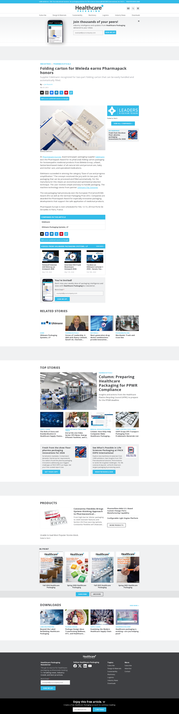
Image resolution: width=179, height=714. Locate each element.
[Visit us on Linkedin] (85, 666)
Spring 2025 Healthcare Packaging (128, 586)
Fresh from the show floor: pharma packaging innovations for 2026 (117, 136)
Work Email (59, 289)
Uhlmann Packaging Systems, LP (55, 227)
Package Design (71, 627)
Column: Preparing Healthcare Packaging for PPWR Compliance (118, 383)
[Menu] (138, 8)
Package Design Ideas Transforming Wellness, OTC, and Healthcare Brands (75, 631)
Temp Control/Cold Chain (126, 429)
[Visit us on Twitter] (80, 666)
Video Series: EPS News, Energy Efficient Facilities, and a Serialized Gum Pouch (76, 435)
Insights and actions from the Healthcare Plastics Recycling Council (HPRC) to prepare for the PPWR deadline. (118, 397)
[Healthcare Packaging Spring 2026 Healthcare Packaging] (77, 567)
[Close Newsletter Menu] (139, 21)
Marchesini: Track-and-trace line (125, 336)
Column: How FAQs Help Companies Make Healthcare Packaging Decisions (100, 434)
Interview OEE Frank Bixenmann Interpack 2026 (72, 267)
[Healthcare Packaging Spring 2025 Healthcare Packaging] (128, 567)
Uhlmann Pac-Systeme (87, 187)
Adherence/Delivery (123, 627)
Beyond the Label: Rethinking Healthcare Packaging (49, 631)
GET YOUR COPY (51, 472)
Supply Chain (45, 429)
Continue (99, 710)
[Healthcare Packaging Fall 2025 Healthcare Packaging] (102, 567)
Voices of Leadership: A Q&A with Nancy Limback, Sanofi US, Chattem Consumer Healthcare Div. (76, 337)
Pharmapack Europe (52, 157)
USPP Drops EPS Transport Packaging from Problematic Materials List (127, 434)
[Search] (133, 8)
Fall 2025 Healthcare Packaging (102, 586)
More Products (116, 525)
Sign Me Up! (110, 32)
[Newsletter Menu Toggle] (128, 8)
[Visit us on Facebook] (75, 666)
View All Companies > (123, 124)
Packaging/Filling (122, 333)
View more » (100, 246)
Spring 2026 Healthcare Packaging (76, 586)
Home (42, 333)
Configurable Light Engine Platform (122, 518)
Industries (45, 64)
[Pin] (66, 92)
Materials (94, 333)
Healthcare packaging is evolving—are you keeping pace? (127, 631)
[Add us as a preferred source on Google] (71, 92)
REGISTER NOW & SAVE (104, 472)
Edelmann (100, 157)
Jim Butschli (48, 84)
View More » (134, 605)
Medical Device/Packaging (100, 429)
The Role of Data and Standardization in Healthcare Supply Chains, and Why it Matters (51, 434)
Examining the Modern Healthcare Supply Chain (100, 630)
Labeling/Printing (47, 627)
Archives (97, 594)
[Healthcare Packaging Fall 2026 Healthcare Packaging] (51, 567)
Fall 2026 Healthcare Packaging (51, 586)
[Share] (52, 92)
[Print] (42, 92)
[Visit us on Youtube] (90, 666)
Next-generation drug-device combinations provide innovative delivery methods (100, 337)
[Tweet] (61, 92)
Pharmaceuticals (62, 64)
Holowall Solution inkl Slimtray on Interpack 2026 (49, 267)
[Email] (47, 92)
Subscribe (82, 594)
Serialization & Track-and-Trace (76, 429)
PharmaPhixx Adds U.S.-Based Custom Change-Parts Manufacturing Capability (120, 510)
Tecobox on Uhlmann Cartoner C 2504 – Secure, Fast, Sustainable (95, 267)
